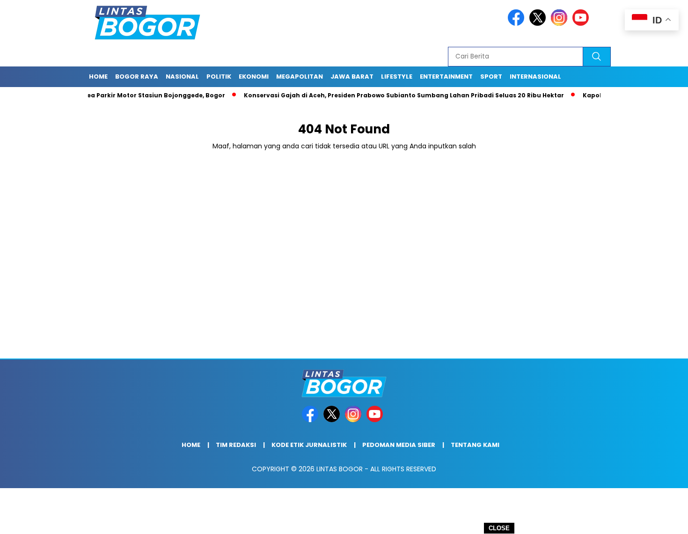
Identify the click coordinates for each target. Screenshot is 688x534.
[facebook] (517, 23)
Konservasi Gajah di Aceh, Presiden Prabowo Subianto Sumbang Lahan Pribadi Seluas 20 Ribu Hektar (387, 95)
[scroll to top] (660, 519)
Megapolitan (299, 76)
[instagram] (561, 23)
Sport (491, 76)
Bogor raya (136, 76)
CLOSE (499, 528)
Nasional (182, 76)
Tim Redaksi (236, 444)
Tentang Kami (475, 444)
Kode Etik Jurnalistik (309, 444)
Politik (218, 76)
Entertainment (446, 76)
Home (98, 76)
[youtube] (582, 23)
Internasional (535, 76)
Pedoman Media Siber (398, 444)
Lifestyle (396, 76)
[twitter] (539, 23)
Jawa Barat (351, 76)
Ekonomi (254, 76)
